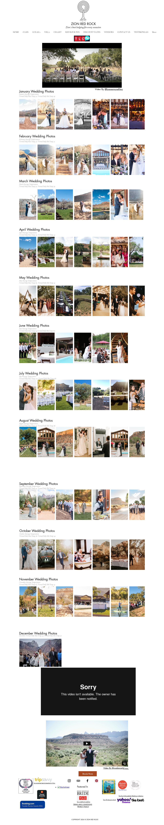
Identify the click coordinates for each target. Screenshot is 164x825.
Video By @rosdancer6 (113, 768)
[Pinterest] (97, 781)
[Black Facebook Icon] (87, 781)
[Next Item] (140, 114)
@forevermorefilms (114, 89)
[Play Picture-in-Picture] (114, 84)
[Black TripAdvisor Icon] (78, 781)
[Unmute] (50, 84)
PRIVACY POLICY (83, 807)
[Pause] (45, 84)
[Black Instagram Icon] (69, 781)
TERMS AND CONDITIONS (82, 804)
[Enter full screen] (118, 84)
